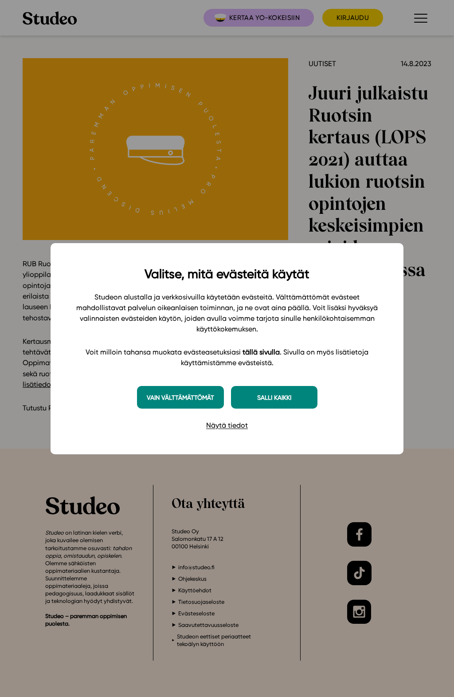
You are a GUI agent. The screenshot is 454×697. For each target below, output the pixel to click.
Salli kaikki (274, 397)
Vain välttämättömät (180, 397)
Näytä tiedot (227, 425)
